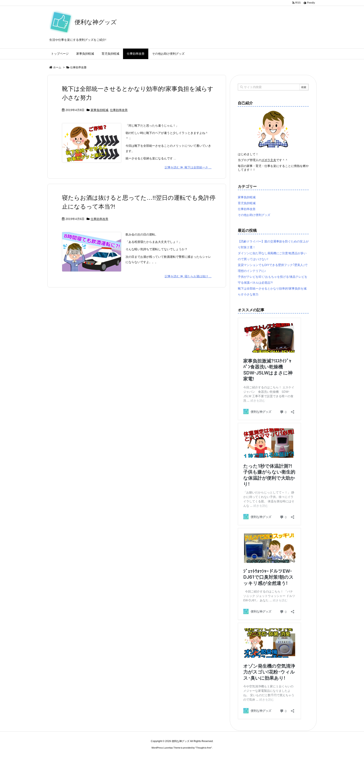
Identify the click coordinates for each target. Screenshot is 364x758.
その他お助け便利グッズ (254, 215)
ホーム (57, 67)
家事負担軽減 (99, 110)
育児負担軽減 (247, 203)
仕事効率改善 (119, 110)
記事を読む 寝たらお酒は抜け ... (188, 276)
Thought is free (203, 747)
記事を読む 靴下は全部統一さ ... (188, 167)
